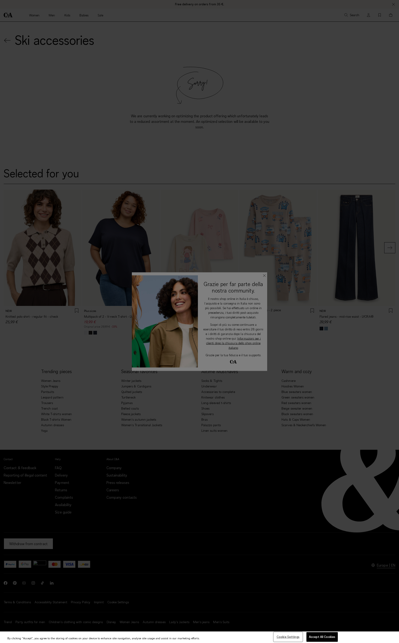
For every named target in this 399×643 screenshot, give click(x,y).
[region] (199, 637)
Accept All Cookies (322, 637)
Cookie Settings (288, 637)
